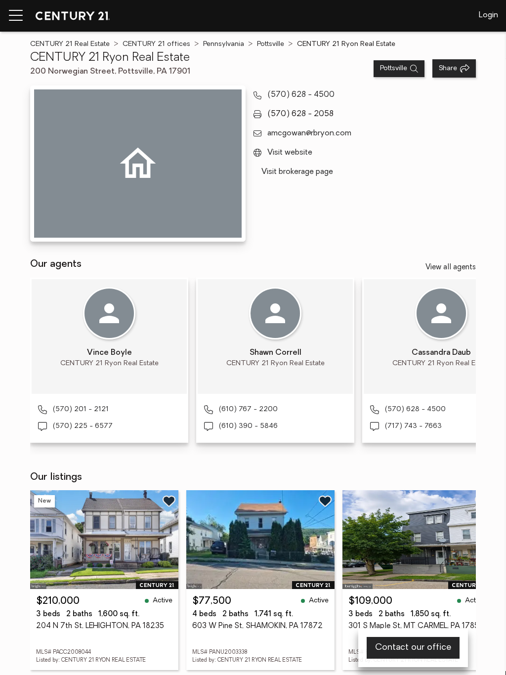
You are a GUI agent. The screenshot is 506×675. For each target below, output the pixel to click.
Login (488, 15)
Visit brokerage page (297, 172)
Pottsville (270, 44)
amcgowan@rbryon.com (309, 133)
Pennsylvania (223, 44)
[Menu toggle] (16, 16)
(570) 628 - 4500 (301, 95)
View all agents (450, 267)
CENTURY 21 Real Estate (70, 44)
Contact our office (413, 647)
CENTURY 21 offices (156, 44)
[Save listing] (169, 501)
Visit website (289, 153)
